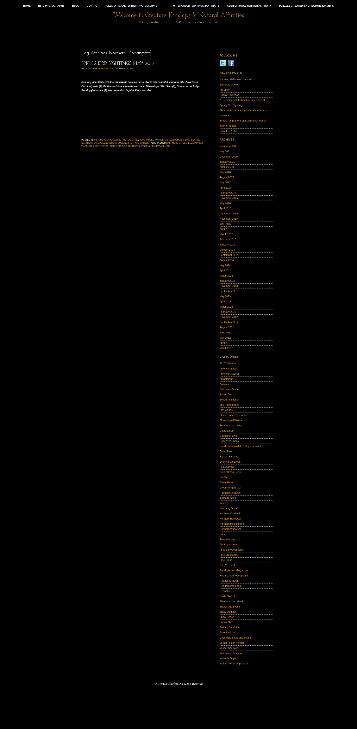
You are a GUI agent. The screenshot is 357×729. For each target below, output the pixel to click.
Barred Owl (226, 394)
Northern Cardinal (92, 143)
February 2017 (228, 192)
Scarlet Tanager (228, 125)
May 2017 (225, 182)
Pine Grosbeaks (229, 554)
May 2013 (225, 296)
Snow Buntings (228, 611)
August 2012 (227, 327)
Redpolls (225, 591)
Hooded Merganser (231, 492)
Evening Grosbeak (230, 461)
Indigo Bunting (191, 140)
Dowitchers (226, 451)
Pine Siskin (226, 560)
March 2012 (226, 348)
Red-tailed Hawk (229, 580)
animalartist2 (106, 68)
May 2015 (225, 224)
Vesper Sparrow (229, 648)
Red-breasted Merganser (234, 570)
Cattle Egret (226, 430)
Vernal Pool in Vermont (232, 642)
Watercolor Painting (231, 653)
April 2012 (225, 343)
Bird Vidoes (226, 410)
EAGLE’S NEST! (229, 131)
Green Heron (174, 140)
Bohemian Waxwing (231, 425)
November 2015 (229, 218)
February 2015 (228, 239)
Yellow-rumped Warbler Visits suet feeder (243, 120)
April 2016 (225, 208)
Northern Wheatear (230, 529)
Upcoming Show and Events (235, 637)
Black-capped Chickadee (234, 415)
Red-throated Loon (230, 586)
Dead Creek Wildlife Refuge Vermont (240, 446)
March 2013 (226, 306)
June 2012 (226, 332)
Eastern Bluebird (229, 456)
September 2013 (229, 291)
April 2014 (225, 270)
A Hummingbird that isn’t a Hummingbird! (242, 100)
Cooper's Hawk (228, 435)
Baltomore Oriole (104, 140)
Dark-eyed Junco (229, 441)
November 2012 (229, 317)
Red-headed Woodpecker (234, 575)
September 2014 (229, 255)
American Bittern (229, 368)
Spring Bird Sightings (231, 105)
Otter (222, 534)
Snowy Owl (226, 622)
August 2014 (227, 260)
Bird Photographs (127, 140)
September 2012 (229, 322)
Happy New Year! (229, 95)
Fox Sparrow (227, 467)
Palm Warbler (142, 143)
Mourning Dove (228, 508)
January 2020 (227, 161)
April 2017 (225, 187)
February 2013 (228, 311)
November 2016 (229, 198)
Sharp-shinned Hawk (231, 601)
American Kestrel (229, 373)
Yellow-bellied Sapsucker (234, 663)
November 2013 (229, 286)
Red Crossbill (227, 565)
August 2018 (227, 167)
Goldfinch (225, 477)
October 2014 (227, 249)
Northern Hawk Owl (231, 518)
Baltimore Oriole (176, 143)
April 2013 (225, 301)
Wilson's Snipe (228, 658)
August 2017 (227, 177)
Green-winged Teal (230, 487)
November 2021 (229, 146)
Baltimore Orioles (229, 84)
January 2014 (227, 280)
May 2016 (225, 203)
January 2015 (227, 244)
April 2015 (225, 229)
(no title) (224, 89)
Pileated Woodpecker (232, 549)
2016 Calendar (228, 363)
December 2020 (229, 156)
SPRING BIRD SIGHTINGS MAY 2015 (117, 63)
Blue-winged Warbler (152, 140)
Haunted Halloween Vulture (235, 79)
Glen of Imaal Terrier (231, 472)
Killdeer (224, 503)
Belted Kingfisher (229, 399)
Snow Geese (227, 617)
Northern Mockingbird (118, 143)
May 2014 (225, 265)
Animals (224, 384)
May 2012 (225, 337)
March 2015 (226, 234)
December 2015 (229, 213)
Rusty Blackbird (228, 596)
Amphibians (226, 379)
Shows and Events (230, 606)
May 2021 (225, 151)
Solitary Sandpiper (230, 627)
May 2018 (225, 172)
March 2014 (226, 275)
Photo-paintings (228, 544)
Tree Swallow (227, 632)
